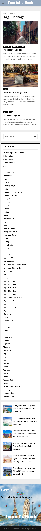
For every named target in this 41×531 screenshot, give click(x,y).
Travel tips (7, 390)
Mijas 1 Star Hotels (10, 281)
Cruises (6, 205)
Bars (5, 179)
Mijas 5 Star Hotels (10, 294)
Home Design (8, 245)
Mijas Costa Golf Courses (12, 298)
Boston (6, 112)
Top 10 (5, 357)
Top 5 (5, 360)
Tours (5, 373)
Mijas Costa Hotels (10, 301)
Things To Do (15, 46)
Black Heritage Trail (13, 50)
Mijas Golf (7, 304)
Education (7, 215)
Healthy (6, 242)
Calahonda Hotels (10, 195)
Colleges (6, 199)
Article (5, 169)
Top (4, 354)
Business (6, 189)
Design (6, 212)
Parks (5, 331)
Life (4, 275)
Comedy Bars (8, 202)
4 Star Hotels (8, 159)
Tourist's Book (20, 3)
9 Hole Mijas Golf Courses (13, 162)
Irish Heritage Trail (13, 115)
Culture (6, 209)
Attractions (7, 176)
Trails (22, 46)
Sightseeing (7, 46)
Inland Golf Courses (10, 258)
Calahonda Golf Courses (12, 192)
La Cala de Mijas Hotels (12, 268)
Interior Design (9, 261)
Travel (5, 383)
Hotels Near (7, 255)
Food (5, 225)
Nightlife (6, 327)
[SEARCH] (35, 136)
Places (6, 334)
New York (6, 317)
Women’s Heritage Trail (15, 93)
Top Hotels (7, 363)
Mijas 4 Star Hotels (10, 291)
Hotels (5, 251)
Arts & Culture (8, 172)
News (5, 324)
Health (5, 238)
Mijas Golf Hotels (9, 307)
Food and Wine (9, 228)
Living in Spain (8, 278)
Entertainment (8, 219)
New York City (8, 321)
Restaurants (7, 337)
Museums (7, 314)
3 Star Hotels (8, 156)
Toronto (6, 367)
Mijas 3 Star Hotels (10, 288)
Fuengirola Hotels (10, 232)
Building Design (9, 186)
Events (5, 222)
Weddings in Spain (10, 396)
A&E (4, 166)
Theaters (6, 347)
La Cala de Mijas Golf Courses (14, 265)
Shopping (7, 340)
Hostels (6, 248)
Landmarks (7, 271)
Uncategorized (9, 393)
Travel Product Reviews (12, 386)
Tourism (6, 370)
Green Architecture (10, 235)
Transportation (9, 380)
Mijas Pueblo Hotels (10, 311)
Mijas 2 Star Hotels (10, 284)
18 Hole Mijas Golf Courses (13, 153)
